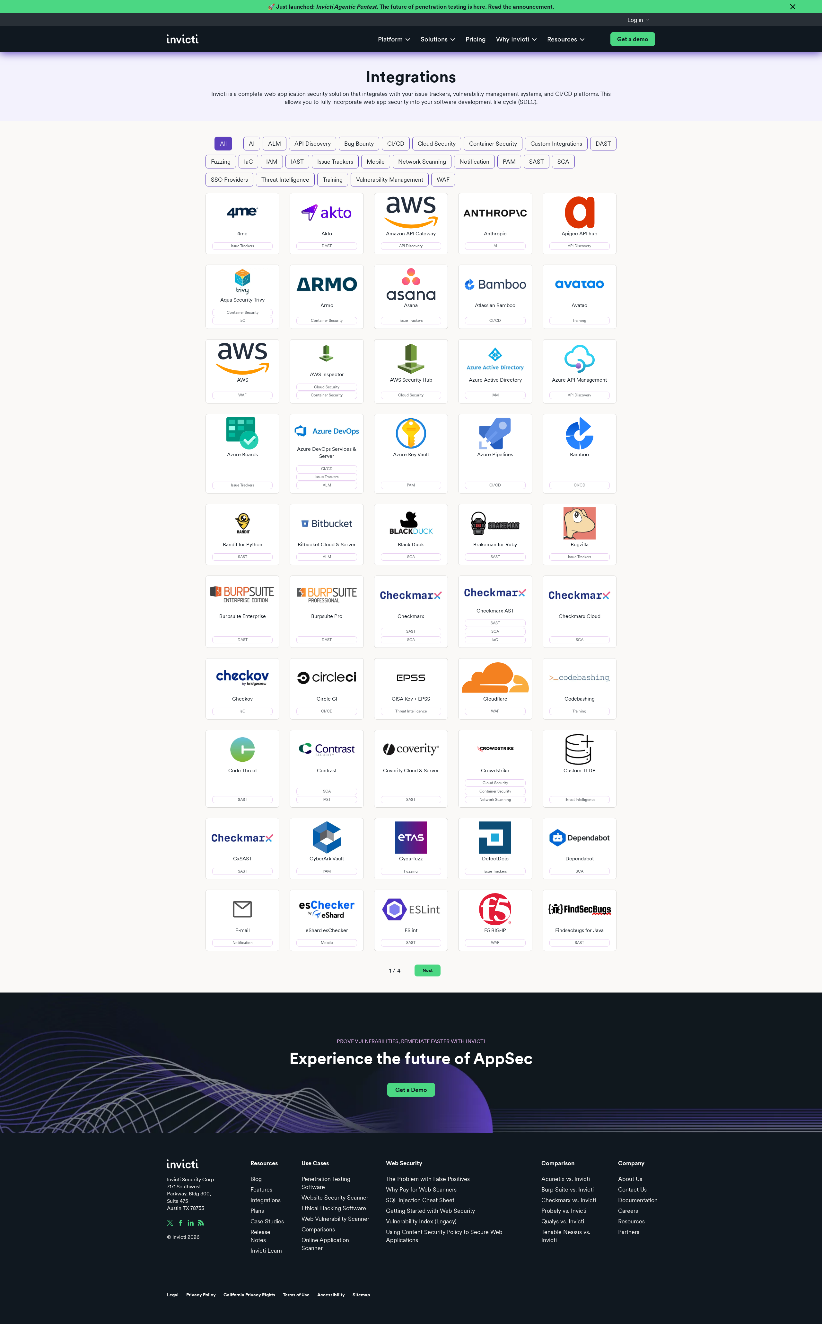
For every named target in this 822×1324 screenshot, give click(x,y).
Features (261, 1189)
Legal (173, 1294)
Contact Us (632, 1189)
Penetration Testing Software (326, 1182)
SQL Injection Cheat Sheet (420, 1200)
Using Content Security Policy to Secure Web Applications (444, 1236)
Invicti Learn (266, 1250)
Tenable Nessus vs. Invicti (565, 1236)
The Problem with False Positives (428, 1178)
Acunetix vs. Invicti (565, 1178)
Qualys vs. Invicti (562, 1221)
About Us (630, 1178)
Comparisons (318, 1229)
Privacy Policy (201, 1294)
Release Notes (260, 1236)
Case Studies (267, 1221)
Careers (628, 1210)
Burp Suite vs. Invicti (567, 1189)
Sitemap (361, 1294)
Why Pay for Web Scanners (421, 1189)
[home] (182, 39)
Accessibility (331, 1294)
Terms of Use (296, 1294)
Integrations (265, 1200)
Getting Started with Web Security (430, 1210)
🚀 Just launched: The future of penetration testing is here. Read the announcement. (411, 6)
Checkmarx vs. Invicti (568, 1200)
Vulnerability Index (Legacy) (421, 1221)
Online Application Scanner (325, 1244)
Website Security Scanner (335, 1197)
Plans (257, 1210)
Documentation (638, 1200)
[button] (638, 19)
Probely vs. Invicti (563, 1210)
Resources (631, 1221)
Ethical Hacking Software (334, 1208)
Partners (628, 1232)
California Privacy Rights (249, 1294)
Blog (256, 1178)
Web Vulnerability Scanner (335, 1218)
